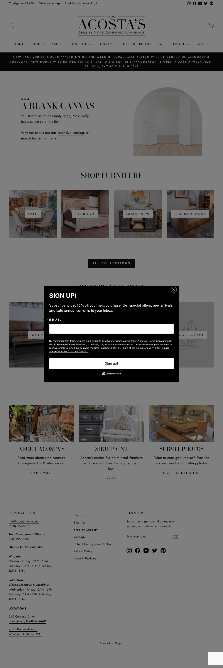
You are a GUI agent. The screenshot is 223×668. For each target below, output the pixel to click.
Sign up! (111, 363)
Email (55, 319)
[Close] (175, 289)
